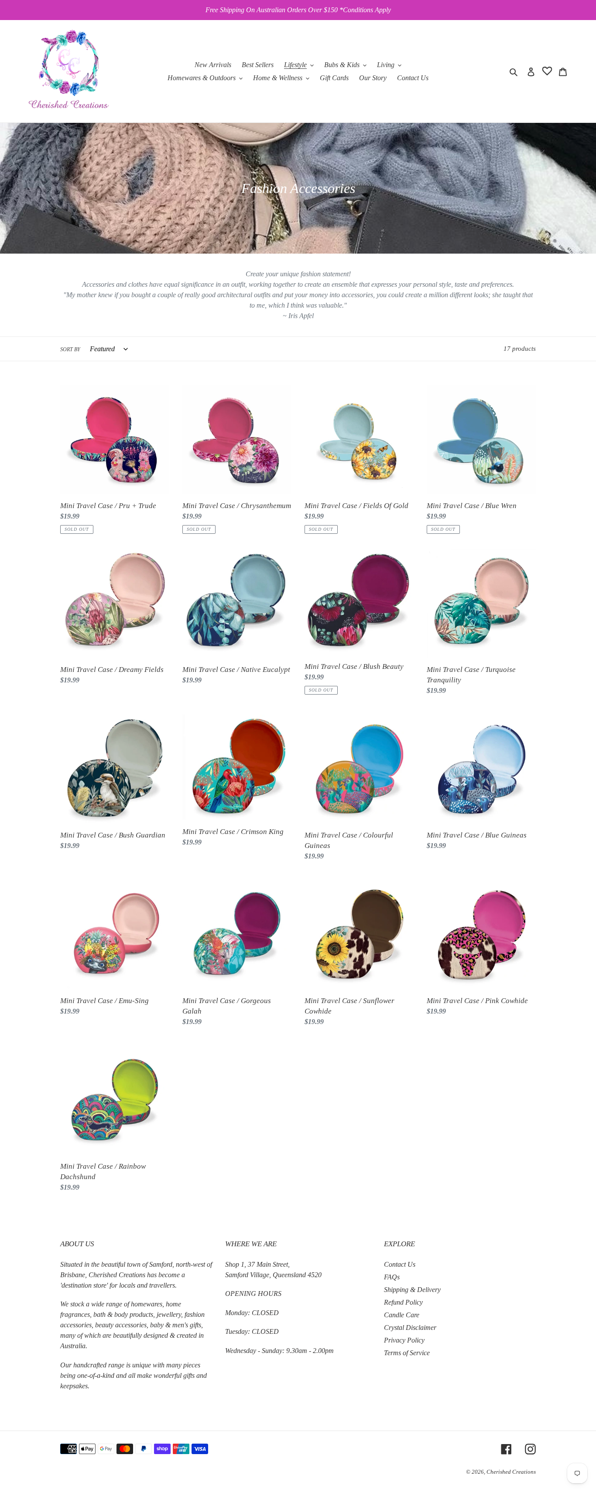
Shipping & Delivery (412, 1289)
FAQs (392, 1277)
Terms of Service (407, 1352)
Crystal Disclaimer (410, 1327)
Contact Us (399, 1264)
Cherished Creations (511, 1471)
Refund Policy (403, 1302)
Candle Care (401, 1315)
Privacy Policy (404, 1340)
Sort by (70, 349)
